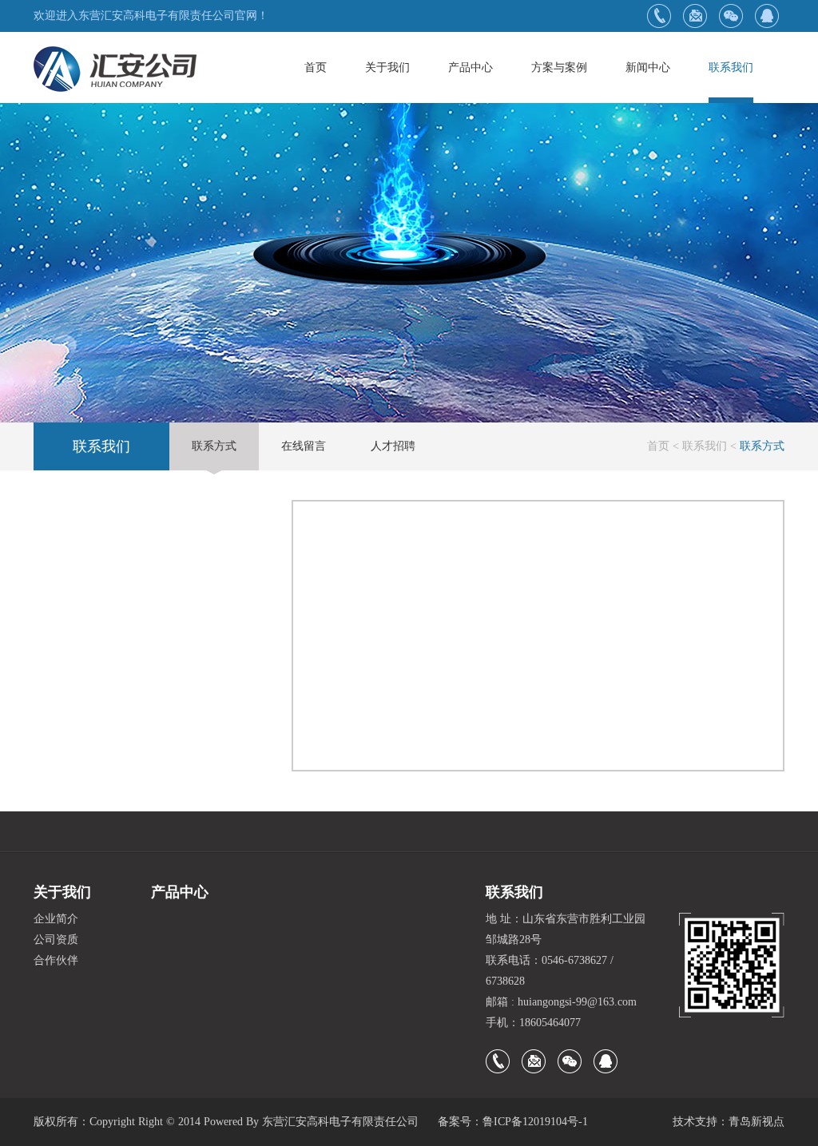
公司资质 (56, 940)
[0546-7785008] (695, 16)
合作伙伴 (56, 960)
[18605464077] (659, 16)
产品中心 (470, 67)
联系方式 (214, 446)
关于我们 (387, 67)
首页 (315, 67)
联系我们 (731, 67)
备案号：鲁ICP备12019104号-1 (513, 1122)
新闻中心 (647, 67)
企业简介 (56, 919)
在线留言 (303, 446)
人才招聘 (393, 446)
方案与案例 (559, 67)
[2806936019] (766, 16)
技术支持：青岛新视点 (728, 1122)
